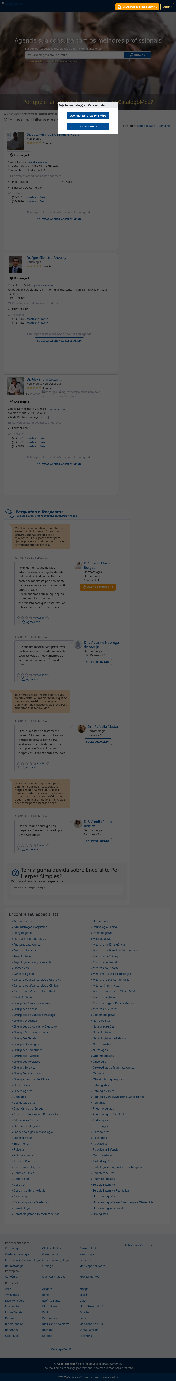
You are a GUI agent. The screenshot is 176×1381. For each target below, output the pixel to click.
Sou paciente (88, 126)
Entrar (167, 6)
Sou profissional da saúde (88, 115)
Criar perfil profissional (139, 6)
